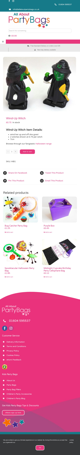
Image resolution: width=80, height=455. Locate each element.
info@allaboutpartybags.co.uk (26, 9)
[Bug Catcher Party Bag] (20, 210)
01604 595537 (65, 4)
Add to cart (27, 152)
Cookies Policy (13, 355)
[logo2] (29, 13)
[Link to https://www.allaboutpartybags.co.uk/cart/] (9, 36)
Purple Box (49, 226)
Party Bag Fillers (14, 389)
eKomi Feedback (14, 360)
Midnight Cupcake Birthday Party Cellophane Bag (57, 269)
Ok (40, 448)
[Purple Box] (59, 210)
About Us (11, 380)
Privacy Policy (13, 351)
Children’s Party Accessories (19, 394)
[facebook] (9, 1)
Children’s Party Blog (16, 398)
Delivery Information (16, 342)
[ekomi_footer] (4, 365)
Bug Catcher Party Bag (16, 226)
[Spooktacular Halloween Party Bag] (20, 252)
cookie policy (71, 441)
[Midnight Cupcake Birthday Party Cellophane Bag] (59, 252)
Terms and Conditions (16, 346)
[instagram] (13, 1)
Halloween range (44, 144)
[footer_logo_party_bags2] (16, 306)
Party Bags (11, 385)
